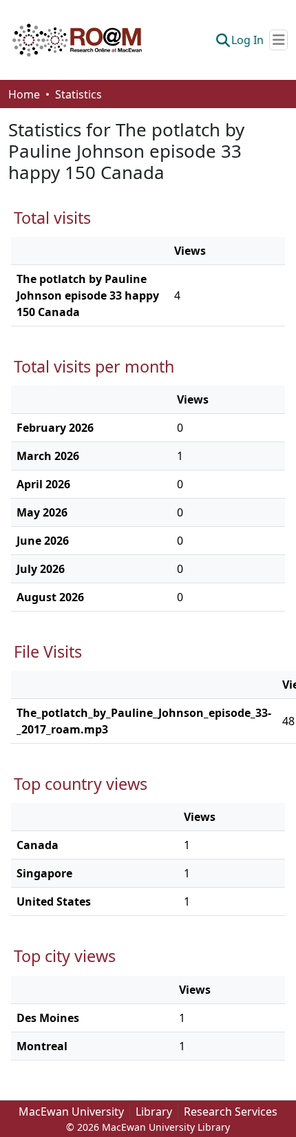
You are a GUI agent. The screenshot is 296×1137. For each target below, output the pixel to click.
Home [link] (24, 94)
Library (154, 1111)
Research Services (230, 1111)
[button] (77, 40)
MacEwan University (71, 1111)
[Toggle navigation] (278, 40)
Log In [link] (247, 40)
